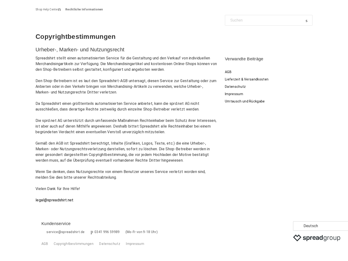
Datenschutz (235, 86)
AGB (228, 72)
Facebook (228, 36)
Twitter (236, 36)
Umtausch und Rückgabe (245, 101)
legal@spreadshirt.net (55, 200)
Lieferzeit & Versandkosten (246, 79)
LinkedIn (245, 36)
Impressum (234, 94)
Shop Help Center (47, 9)
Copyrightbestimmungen (74, 244)
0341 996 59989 (107, 232)
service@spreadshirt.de (65, 232)
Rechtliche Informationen (84, 9)
